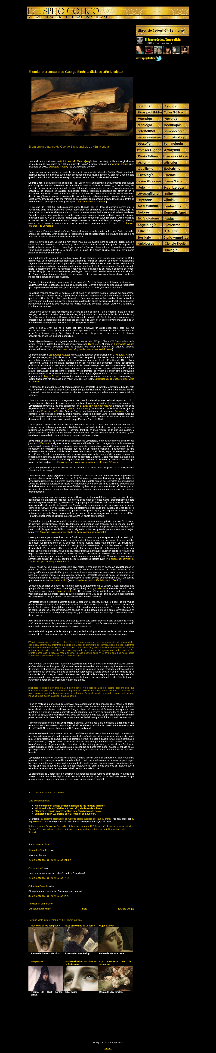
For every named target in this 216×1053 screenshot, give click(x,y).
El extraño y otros (57, 166)
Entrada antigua (126, 908)
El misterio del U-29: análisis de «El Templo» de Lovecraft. (65, 813)
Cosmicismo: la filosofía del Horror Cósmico (96, 580)
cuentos (85, 826)
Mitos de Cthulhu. (55, 792)
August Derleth (51, 376)
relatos (51, 829)
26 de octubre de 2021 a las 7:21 (49, 877)
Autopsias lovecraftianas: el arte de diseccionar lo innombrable (72, 532)
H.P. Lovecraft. (36, 792)
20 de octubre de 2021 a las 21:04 (49, 859)
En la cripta (82, 161)
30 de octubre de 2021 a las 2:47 (49, 896)
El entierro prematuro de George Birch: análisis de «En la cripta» (75, 71)
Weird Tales (94, 344)
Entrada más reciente (39, 908)
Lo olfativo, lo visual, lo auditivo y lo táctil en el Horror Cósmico (85, 462)
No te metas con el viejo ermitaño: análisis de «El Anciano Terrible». (70, 805)
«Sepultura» (37, 961)
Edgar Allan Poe (99, 588)
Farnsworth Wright (124, 344)
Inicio (84, 908)
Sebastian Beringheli (39, 886)
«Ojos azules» (106, 925)
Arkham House (120, 164)
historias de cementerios (120, 826)
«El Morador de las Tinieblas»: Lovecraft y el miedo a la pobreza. (69, 808)
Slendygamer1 (35, 868)
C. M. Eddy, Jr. (120, 354)
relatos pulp (98, 829)
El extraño (44, 443)
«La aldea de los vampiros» (45, 925)
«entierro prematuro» (64, 591)
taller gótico (113, 829)
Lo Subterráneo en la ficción (91, 201)
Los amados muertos (59, 354)
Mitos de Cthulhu (58, 580)
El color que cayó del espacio (95, 405)
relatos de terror (64, 829)
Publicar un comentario (40, 903)
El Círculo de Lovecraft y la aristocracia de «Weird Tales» (82, 349)
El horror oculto (49, 411)
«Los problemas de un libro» (80, 925)
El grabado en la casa (76, 408)
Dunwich (119, 411)
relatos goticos (83, 829)
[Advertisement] (54, 45)
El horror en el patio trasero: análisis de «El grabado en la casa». (68, 811)
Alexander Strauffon (38, 850)
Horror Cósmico (37, 829)
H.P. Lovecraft (67, 161)
